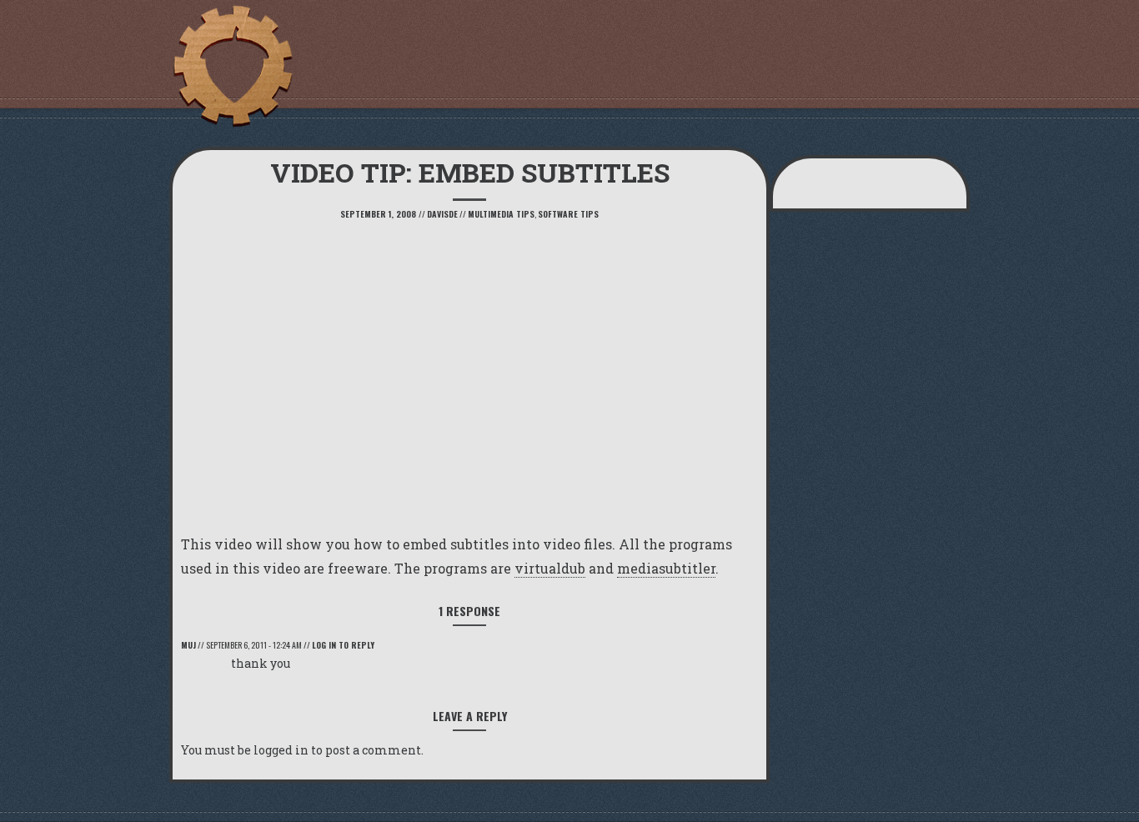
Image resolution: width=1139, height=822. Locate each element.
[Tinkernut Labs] (231, 66)
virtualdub (549, 568)
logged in (281, 750)
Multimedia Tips (501, 214)
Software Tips (568, 214)
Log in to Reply (343, 645)
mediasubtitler (666, 568)
